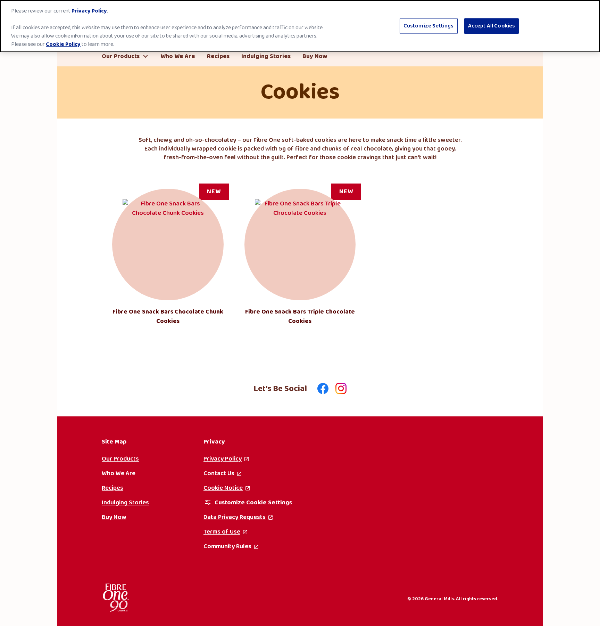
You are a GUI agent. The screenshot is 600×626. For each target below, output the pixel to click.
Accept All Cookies (491, 26)
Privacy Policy (89, 11)
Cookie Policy (63, 44)
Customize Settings (428, 26)
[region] (300, 26)
